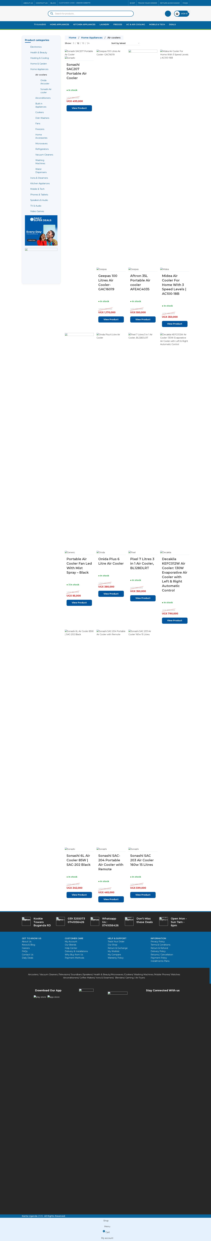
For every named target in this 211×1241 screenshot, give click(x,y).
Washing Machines (143, 974)
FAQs (24, 951)
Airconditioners (70, 977)
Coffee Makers (87, 977)
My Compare (114, 954)
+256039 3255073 (83, 3)
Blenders (119, 977)
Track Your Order (116, 941)
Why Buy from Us (74, 954)
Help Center (71, 948)
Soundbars (76, 974)
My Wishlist (113, 951)
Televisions (64, 974)
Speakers (87, 974)
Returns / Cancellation (162, 954)
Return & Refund (160, 948)
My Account (71, 941)
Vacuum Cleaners (49, 974)
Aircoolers (33, 974)
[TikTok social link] (125, 3)
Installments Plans (160, 961)
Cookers (128, 974)
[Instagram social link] (114, 3)
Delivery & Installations (76, 951)
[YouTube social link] (118, 3)
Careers (26, 948)
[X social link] (111, 3)
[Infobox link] (105, 922)
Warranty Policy (116, 958)
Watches (175, 974)
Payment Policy (159, 958)
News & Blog (28, 944)
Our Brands (70, 944)
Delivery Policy (158, 951)
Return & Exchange (118, 948)
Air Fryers (140, 977)
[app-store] (54, 997)
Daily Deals (27, 958)
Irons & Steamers (104, 977)
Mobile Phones (162, 974)
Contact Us (27, 954)
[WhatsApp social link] (121, 3)
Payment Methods (74, 958)
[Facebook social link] (107, 3)
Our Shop (112, 944)
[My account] (167, 14)
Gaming (129, 977)
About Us (26, 941)
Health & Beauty (102, 974)
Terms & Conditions (160, 944)
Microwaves (117, 974)
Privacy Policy (158, 941)
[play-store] (40, 997)
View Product (142, 895)
